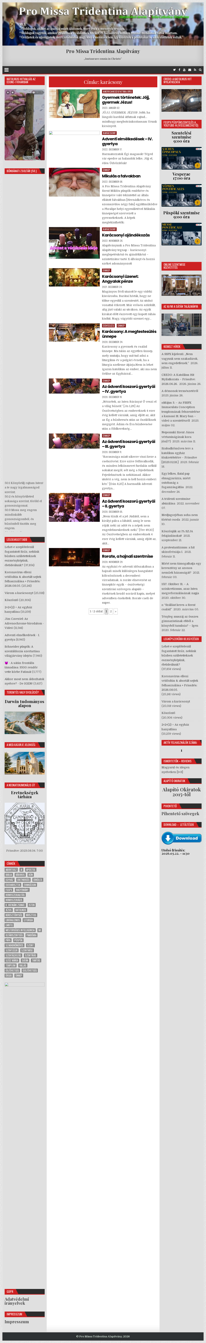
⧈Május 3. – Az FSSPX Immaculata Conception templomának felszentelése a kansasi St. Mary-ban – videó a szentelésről (181, 411)
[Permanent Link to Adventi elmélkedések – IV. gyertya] (74, 144)
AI (21, 870)
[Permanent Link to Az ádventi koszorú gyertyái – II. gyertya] (74, 507)
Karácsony (109, 133)
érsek (9, 975)
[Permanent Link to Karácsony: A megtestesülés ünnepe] (74, 332)
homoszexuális (14, 900)
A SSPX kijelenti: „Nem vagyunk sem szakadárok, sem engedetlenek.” (180, 358)
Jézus (9, 910)
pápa (8, 940)
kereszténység (14, 915)
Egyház (9, 880)
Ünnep (106, 170)
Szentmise (27, 950)
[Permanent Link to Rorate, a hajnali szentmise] (74, 557)
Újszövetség (30, 970)
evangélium (30, 885)
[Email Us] (189, 70)
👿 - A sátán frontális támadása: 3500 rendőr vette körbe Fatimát (21, 667)
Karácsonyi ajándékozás (126, 235)
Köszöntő (11, 600)
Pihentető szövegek (180, 813)
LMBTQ (9, 925)
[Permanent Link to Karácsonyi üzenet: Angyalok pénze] (74, 277)
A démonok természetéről (180, 391)
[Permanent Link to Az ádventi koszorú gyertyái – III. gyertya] (74, 441)
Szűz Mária (12, 960)
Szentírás (30, 955)
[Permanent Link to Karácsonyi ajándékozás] (74, 243)
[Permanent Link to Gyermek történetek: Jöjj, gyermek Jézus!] (74, 103)
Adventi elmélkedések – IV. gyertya (127, 141)
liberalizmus (13, 920)
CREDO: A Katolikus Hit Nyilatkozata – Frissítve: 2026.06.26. (178, 379)
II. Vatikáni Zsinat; (15, 905)
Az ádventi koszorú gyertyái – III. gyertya (128, 444)
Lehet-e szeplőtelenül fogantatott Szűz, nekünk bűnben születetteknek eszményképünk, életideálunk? (22, 556)
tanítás (36, 960)
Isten (32, 905)
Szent (30, 945)
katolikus (20, 910)
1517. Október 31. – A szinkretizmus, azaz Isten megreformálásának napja (180, 588)
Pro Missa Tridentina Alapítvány (103, 51)
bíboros (20, 875)
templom (10, 965)
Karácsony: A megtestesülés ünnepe (129, 334)
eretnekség (23, 880)
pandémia (31, 935)
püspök (18, 940)
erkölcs (37, 880)
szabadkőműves (14, 945)
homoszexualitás (15, 895)
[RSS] (195, 70)
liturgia (28, 920)
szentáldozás (13, 955)
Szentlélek (12, 950)
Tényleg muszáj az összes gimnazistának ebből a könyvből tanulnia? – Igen (180, 621)
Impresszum (17, 1321)
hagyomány (22, 890)
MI (39, 930)
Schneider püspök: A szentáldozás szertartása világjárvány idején (22, 651)
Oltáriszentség (14, 935)
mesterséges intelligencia (20, 930)
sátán (25, 960)
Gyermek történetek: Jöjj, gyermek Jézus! (126, 100)
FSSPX (9, 890)
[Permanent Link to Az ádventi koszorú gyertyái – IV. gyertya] (74, 386)
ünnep (18, 975)
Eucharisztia (13, 885)
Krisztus (31, 915)
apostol (30, 870)
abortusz (11, 870)
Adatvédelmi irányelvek (17, 1301)
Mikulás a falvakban (121, 176)
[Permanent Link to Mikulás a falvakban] (74, 182)
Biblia (9, 875)
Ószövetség (12, 970)
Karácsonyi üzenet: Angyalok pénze (120, 279)
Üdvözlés (108, 325)
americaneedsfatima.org (117, 91)
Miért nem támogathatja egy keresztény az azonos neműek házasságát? (181, 568)
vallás (22, 965)
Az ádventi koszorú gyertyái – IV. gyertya (128, 389)
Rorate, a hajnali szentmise (127, 556)
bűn (31, 875)
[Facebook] (179, 70)
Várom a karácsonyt (19, 593)
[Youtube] (184, 70)
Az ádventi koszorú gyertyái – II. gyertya (128, 503)
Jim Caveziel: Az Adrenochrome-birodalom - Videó (24, 623)
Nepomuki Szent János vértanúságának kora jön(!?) (178, 437)
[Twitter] (174, 70)
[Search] (200, 70)
